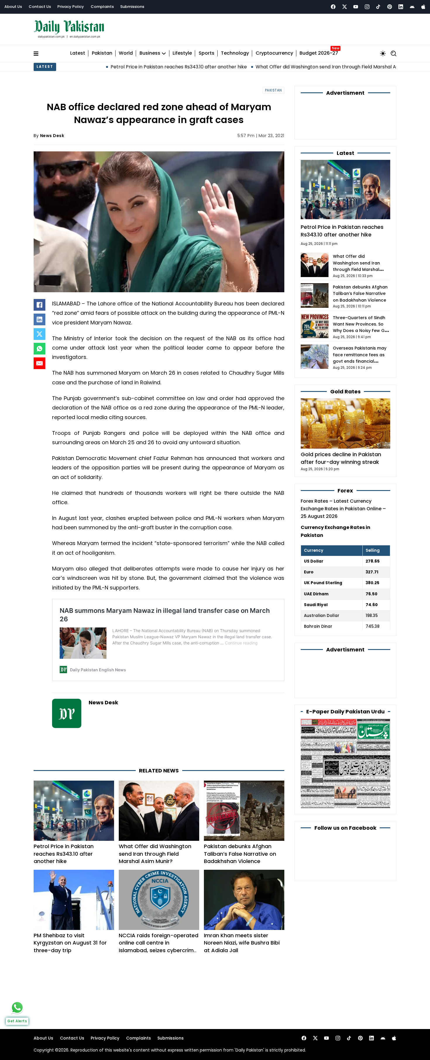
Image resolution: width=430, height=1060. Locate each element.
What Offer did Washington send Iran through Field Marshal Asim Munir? (285, 66)
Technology (235, 53)
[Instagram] (367, 6)
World (126, 53)
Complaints (102, 6)
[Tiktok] (378, 6)
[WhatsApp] (39, 349)
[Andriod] (412, 6)
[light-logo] (70, 29)
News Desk (52, 136)
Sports (206, 53)
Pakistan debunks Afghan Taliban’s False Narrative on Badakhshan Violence (240, 853)
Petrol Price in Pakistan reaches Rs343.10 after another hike (126, 66)
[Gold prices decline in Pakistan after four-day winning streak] (345, 423)
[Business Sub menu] (163, 53)
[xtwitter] (344, 6)
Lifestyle (182, 53)
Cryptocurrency (274, 53)
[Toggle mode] (382, 53)
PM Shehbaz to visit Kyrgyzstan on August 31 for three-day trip (70, 943)
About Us (13, 6)
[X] (39, 334)
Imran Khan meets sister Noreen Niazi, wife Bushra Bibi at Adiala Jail (242, 943)
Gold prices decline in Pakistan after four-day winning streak (341, 458)
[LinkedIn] (39, 319)
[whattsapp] (17, 1007)
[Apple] (423, 6)
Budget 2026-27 (319, 53)
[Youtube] (355, 6)
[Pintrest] (389, 6)
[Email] (39, 363)
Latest (77, 53)
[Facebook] (333, 6)
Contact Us (40, 6)
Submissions (132, 6)
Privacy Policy (70, 6)
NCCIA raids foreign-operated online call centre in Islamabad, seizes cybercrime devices (158, 946)
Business (150, 53)
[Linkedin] (400, 6)
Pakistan (102, 53)
